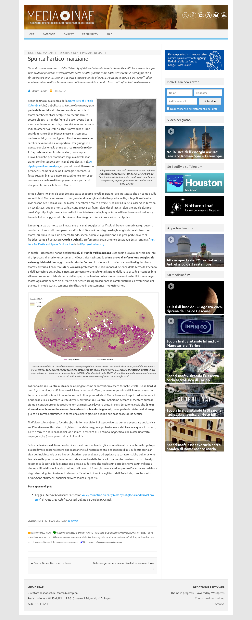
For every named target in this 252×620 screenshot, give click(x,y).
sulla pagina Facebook (69, 537)
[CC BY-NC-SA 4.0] (73, 520)
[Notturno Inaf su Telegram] (194, 216)
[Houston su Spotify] (194, 194)
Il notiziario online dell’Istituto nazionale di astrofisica (61, 22)
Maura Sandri (39, 90)
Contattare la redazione (209, 598)
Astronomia (38, 532)
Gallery (69, 34)
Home (31, 34)
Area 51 (219, 603)
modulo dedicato (68, 542)
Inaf (109, 34)
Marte (89, 532)
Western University (92, 244)
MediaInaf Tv (90, 34)
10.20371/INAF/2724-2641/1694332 (105, 542)
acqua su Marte (65, 532)
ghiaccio (80, 532)
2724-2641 (41, 603)
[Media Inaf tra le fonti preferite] (194, 70)
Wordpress (217, 592)
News (49, 532)
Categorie (49, 34)
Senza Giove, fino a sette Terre (51, 563)
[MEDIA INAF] (61, 20)
